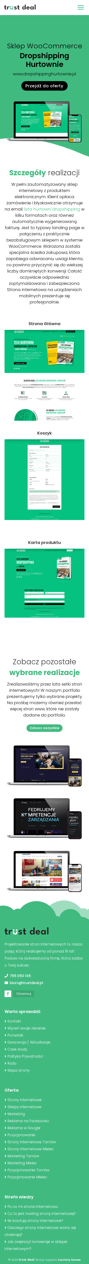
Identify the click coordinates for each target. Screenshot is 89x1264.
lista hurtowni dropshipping (52, 209)
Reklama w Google (23, 1127)
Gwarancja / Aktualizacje (28, 1042)
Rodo (11, 1063)
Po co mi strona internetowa (32, 1206)
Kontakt (14, 1021)
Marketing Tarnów (23, 1156)
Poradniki (15, 1035)
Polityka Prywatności (25, 1056)
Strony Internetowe (24, 1099)
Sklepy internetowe (24, 1106)
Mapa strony (18, 1070)
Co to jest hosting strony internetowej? (41, 1213)
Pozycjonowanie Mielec (27, 1177)
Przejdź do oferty (44, 86)
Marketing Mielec (22, 1163)
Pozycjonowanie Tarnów (28, 1170)
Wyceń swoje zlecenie (26, 1028)
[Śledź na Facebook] (8, 993)
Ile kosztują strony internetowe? (35, 1220)
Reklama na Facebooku (28, 1120)
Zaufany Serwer (69, 1260)
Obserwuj (23, 993)
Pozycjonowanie (21, 1135)
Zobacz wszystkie (44, 728)
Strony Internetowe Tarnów (31, 1142)
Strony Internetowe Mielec (30, 1149)
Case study (17, 1049)
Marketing (16, 1113)
